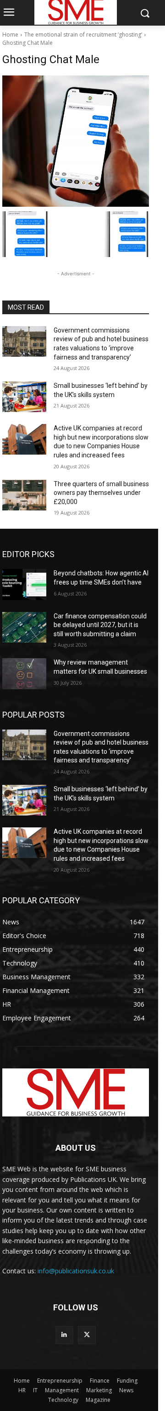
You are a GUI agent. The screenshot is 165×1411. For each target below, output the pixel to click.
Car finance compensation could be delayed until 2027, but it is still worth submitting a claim (100, 625)
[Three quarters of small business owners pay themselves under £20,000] (24, 495)
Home (10, 34)
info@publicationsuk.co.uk (76, 1270)
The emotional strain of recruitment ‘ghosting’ (83, 34)
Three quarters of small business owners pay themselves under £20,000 (101, 492)
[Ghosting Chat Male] (75, 141)
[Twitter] (87, 1335)
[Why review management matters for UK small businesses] (24, 673)
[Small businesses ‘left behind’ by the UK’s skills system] (24, 396)
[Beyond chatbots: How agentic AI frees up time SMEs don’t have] (24, 584)
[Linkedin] (64, 1335)
